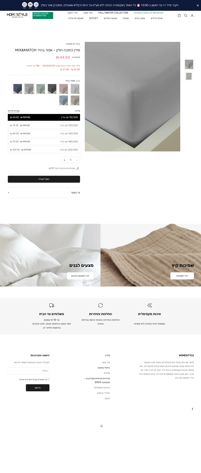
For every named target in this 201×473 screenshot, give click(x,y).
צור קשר (106, 362)
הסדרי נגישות (103, 393)
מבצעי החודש (110, 18)
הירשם (38, 387)
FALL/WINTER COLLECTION (113, 12)
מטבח (126, 18)
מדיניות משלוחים (102, 387)
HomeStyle (73, 43)
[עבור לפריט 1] (189, 64)
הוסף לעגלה (44, 179)
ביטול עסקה (104, 367)
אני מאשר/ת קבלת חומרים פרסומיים (33, 379)
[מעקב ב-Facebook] (192, 409)
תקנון (107, 398)
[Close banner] (198, 5)
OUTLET (93, 18)
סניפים (107, 373)
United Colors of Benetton (148, 12)
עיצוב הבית (139, 18)
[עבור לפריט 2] (189, 76)
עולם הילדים (156, 18)
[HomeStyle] (17, 15)
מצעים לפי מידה (75, 18)
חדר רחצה (72, 12)
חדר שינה (88, 12)
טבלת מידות (14, 110)
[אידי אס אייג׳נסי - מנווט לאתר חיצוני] (100, 439)
